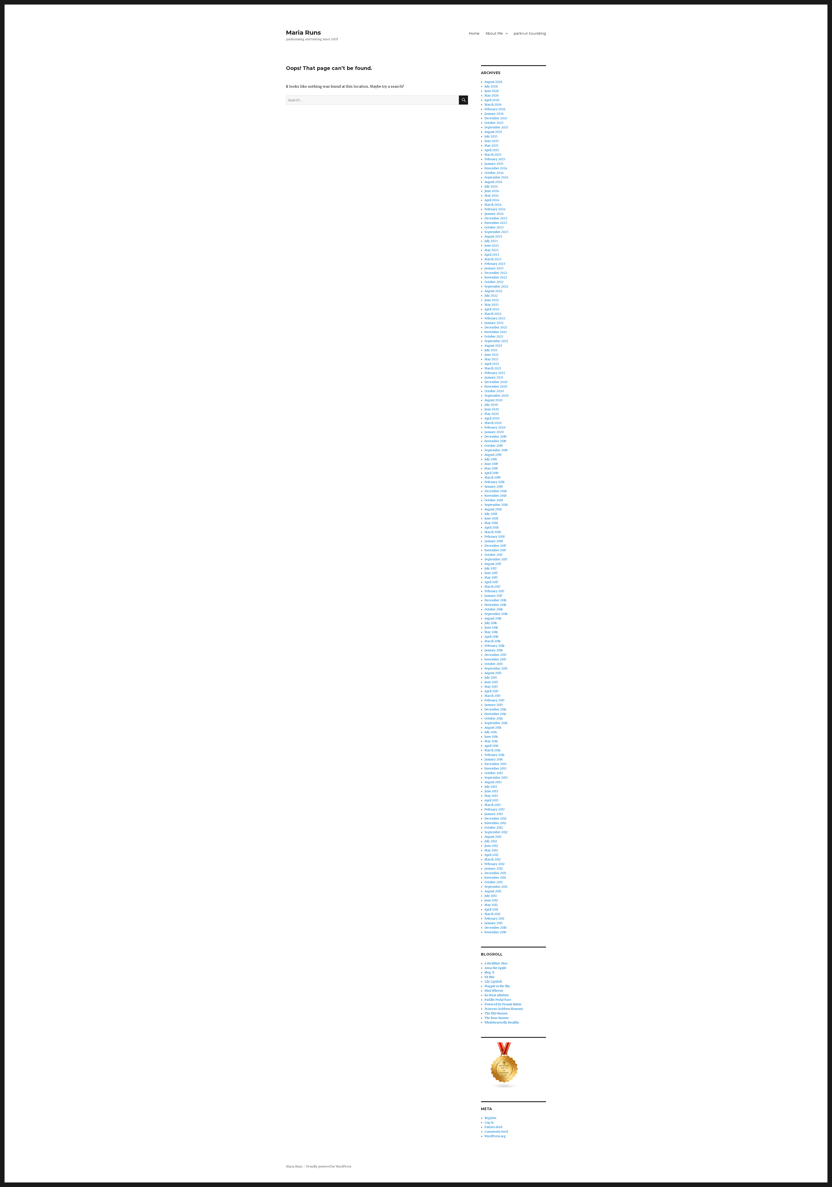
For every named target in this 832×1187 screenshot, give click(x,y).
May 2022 (491, 305)
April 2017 (491, 582)
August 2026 (493, 82)
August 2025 (493, 132)
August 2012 (493, 837)
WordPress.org (495, 1136)
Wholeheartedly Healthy (501, 1022)
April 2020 (491, 418)
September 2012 (496, 832)
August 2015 (492, 673)
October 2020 (494, 391)
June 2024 (491, 191)
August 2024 (493, 182)
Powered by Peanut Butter (503, 1004)
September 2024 (496, 177)
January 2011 (493, 923)
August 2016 (492, 618)
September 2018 (496, 505)
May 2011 (490, 905)
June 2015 (491, 682)
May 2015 (491, 687)
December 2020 (495, 382)
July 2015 (490, 677)
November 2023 (495, 223)
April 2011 (491, 909)
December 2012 (495, 818)
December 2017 (495, 546)
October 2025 (493, 123)
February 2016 (494, 646)
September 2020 (496, 396)
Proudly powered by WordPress (328, 1166)
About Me (494, 33)
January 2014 (493, 759)
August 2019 (492, 455)
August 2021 (493, 346)
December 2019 (495, 436)
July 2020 (491, 405)
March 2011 (492, 914)
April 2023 (491, 255)
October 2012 (493, 828)
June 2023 (491, 245)
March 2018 (492, 532)
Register (490, 1118)
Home (474, 33)
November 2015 (495, 659)
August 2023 (493, 236)
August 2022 (493, 291)
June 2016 (491, 627)
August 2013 (493, 782)
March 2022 (492, 314)
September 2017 (495, 559)
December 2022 (495, 273)
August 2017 (492, 564)
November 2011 (495, 878)
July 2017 (490, 568)
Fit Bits (489, 977)
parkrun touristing (530, 33)
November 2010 (495, 932)
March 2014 (492, 750)
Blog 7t (489, 972)
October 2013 (493, 773)
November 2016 (495, 605)
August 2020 (493, 400)
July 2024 (491, 186)
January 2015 (493, 705)
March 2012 (492, 859)
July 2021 (490, 350)
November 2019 (495, 441)
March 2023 (492, 259)
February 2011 (494, 918)
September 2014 (496, 723)
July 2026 (491, 86)
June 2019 (491, 464)
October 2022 (494, 282)
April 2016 (491, 637)
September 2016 (495, 614)
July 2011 (490, 896)
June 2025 (491, 141)
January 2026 (494, 114)
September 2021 (496, 341)
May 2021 (491, 359)
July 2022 (491, 296)
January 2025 (493, 164)
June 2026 (491, 91)
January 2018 (493, 541)
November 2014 (495, 714)
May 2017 (490, 577)
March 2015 (492, 696)
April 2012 (491, 855)
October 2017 (493, 555)
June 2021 (491, 355)
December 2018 (495, 491)
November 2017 (495, 550)
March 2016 (492, 641)
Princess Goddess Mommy (503, 1009)
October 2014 (493, 718)
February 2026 (494, 109)
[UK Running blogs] (513, 1065)
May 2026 (491, 95)
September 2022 (496, 286)
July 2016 (490, 623)
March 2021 (492, 368)
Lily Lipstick (493, 981)
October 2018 (493, 500)
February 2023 (494, 264)
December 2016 (495, 600)
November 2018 (495, 496)
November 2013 (495, 768)
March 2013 (492, 805)
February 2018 (494, 537)
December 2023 (495, 218)
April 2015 (491, 691)
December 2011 (495, 873)
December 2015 (495, 655)
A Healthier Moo (495, 963)
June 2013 (491, 791)
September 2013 (496, 777)
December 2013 (495, 764)
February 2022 (494, 318)
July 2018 (490, 514)
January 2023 (494, 268)
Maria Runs (303, 32)
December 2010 (495, 928)
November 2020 (495, 386)
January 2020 (494, 432)
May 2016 (491, 632)
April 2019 (491, 473)
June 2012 (491, 846)
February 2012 (494, 864)
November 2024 (495, 168)
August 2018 (493, 509)
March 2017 (492, 587)
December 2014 (495, 709)
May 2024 (491, 195)
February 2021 (494, 373)
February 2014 (494, 755)
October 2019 (493, 446)
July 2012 (490, 841)
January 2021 (493, 377)
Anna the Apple (495, 968)
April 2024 (491, 200)
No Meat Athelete (496, 995)
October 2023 (494, 227)
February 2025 (494, 159)
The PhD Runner (496, 1013)
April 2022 (491, 309)
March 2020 (493, 423)
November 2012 (495, 823)
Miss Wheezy (493, 991)
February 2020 (494, 427)
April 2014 (491, 746)
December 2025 (495, 118)
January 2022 (494, 323)
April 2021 (491, 364)
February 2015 (494, 700)
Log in (489, 1122)
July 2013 (490, 787)
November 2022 (495, 277)
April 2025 (491, 150)
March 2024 (493, 205)
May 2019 (491, 468)
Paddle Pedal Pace (497, 1000)
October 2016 (493, 609)
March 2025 (492, 155)
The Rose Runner (496, 1018)
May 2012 (491, 850)
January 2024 (494, 214)
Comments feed (496, 1132)
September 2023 (496, 232)
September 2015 (495, 668)
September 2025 (496, 127)
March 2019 (492, 477)
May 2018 (491, 523)
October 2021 (493, 336)
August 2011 (492, 891)
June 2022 (491, 300)
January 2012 (493, 868)
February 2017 (494, 591)
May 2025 (491, 145)
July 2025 (490, 136)
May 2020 (491, 414)
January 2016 (493, 650)
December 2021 (495, 327)
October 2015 (493, 664)
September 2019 (495, 450)
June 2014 (491, 737)
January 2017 (493, 596)
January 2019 (493, 486)
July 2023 (491, 241)
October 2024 (494, 173)
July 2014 (490, 732)
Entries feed (493, 1127)
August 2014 (493, 727)
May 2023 (491, 250)
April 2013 (491, 800)
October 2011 (493, 882)
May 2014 (491, 741)
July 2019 (490, 459)
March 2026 (492, 105)
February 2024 (494, 209)
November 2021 (495, 332)
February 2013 (494, 809)
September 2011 (495, 887)
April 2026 (491, 100)
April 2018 (491, 527)
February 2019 (494, 482)
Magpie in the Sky (497, 986)
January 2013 (493, 814)
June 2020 (491, 409)
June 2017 (491, 573)
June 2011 (491, 900)
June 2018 (491, 518)
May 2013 (491, 796)
